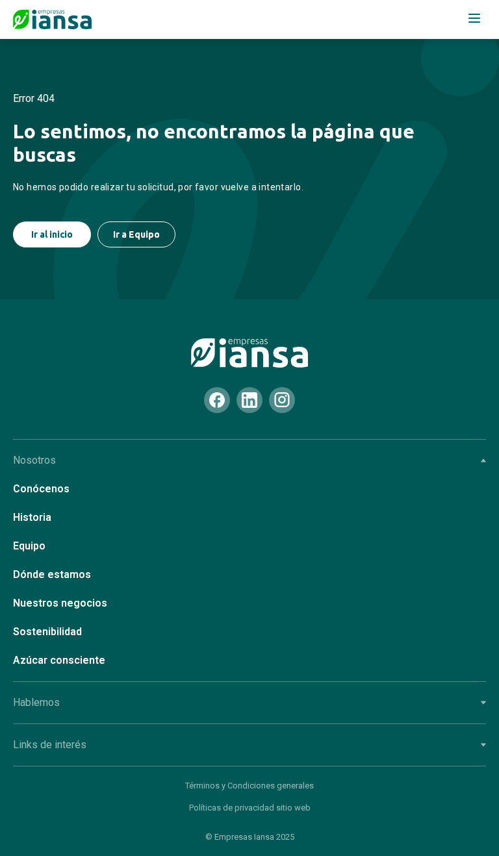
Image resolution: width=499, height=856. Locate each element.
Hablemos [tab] (36, 702)
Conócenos (41, 489)
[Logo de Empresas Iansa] (52, 19)
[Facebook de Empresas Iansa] (217, 400)
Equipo (29, 546)
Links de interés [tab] (49, 744)
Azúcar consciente (59, 660)
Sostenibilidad (47, 631)
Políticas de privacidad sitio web (250, 807)
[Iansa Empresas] (249, 353)
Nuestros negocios (60, 603)
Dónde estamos (52, 574)
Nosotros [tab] (34, 460)
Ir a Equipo (136, 234)
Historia (32, 517)
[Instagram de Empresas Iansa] (282, 400)
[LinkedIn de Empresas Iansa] (249, 400)
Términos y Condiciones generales (249, 785)
